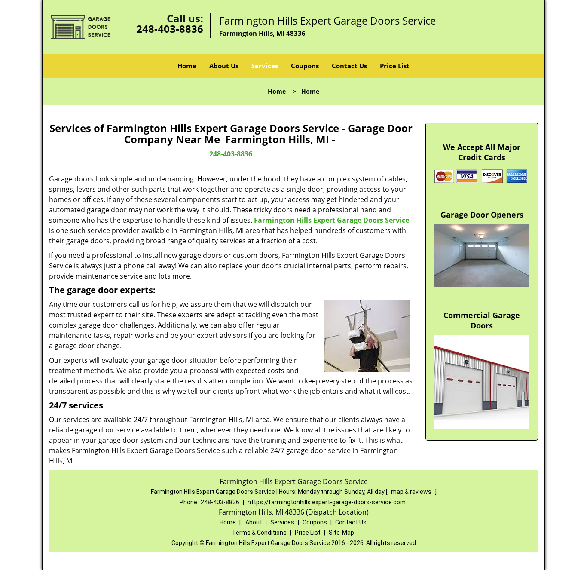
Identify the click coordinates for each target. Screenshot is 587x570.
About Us (223, 65)
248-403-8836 (169, 28)
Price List (395, 65)
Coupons (305, 65)
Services (264, 65)
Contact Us (349, 65)
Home (186, 65)
